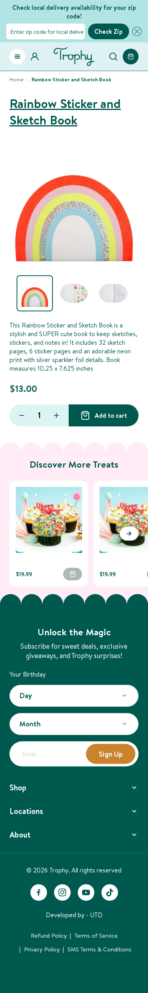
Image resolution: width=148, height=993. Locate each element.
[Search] (113, 56)
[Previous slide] (18, 534)
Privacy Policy (42, 949)
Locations (26, 811)
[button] (135, 31)
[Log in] (37, 56)
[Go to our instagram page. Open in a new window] (62, 892)
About (19, 834)
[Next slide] (129, 534)
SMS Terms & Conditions (99, 949)
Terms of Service (96, 935)
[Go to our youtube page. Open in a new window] (86, 892)
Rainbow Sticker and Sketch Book (65, 111)
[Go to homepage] (74, 56)
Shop (17, 787)
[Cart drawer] (131, 56)
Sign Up (111, 754)
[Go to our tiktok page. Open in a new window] (109, 892)
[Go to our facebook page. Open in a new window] (38, 892)
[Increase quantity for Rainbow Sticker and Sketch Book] (56, 415)
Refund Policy (49, 935)
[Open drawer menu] (17, 56)
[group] (35, 293)
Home (16, 79)
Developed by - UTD (74, 915)
